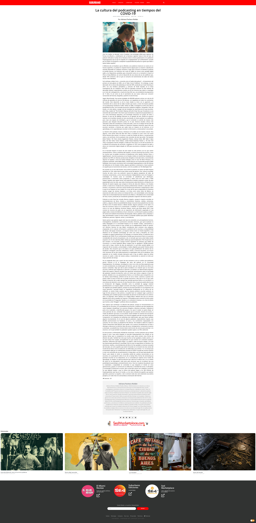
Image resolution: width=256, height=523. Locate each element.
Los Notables (132, 472)
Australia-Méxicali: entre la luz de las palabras (14, 472)
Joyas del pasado (198, 472)
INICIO (114, 2)
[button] (164, 3)
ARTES (148, 2)
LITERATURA (129, 2)
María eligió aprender (71, 472)
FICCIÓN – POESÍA (139, 2)
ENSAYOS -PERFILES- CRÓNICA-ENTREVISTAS (121, 16)
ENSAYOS (120, 2)
